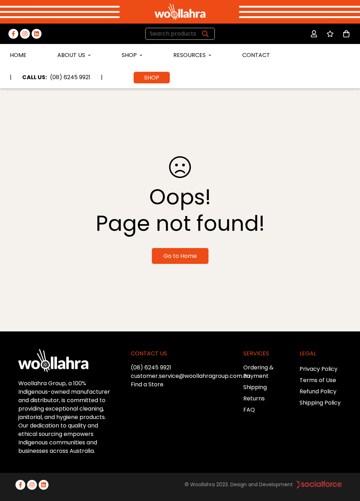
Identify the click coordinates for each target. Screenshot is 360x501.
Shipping (255, 387)
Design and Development (261, 484)
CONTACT (256, 55)
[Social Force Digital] (319, 484)
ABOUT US (71, 55)
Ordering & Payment (258, 371)
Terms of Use (318, 380)
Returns (254, 398)
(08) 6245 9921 (151, 367)
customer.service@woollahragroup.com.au (190, 376)
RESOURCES (189, 55)
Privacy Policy (319, 369)
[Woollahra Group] (180, 12)
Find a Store (147, 384)
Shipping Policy (320, 403)
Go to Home (180, 256)
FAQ (249, 410)
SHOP (129, 55)
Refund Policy (318, 391)
